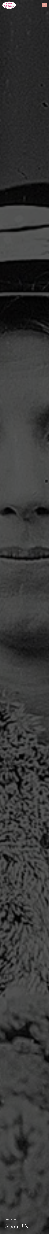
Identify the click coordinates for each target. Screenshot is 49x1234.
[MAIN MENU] (44, 5)
